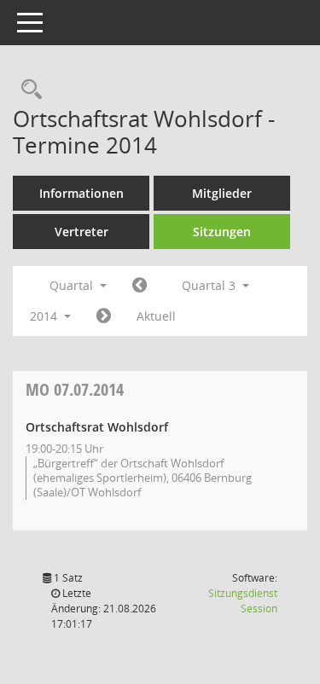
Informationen (81, 193)
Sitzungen (222, 231)
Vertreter (81, 231)
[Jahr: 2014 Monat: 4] (139, 285)
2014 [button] (45, 316)
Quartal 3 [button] (210, 285)
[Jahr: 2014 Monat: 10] (104, 316)
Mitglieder (222, 193)
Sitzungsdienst (242, 601)
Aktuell (156, 316)
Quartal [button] (72, 285)
